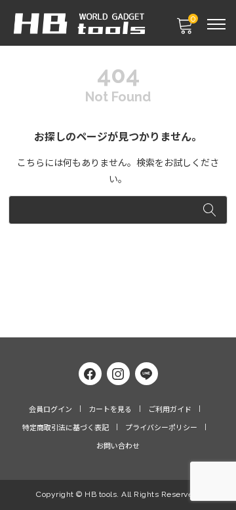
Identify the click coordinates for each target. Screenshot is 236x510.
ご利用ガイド (169, 409)
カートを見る (110, 409)
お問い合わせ (118, 446)
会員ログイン (50, 409)
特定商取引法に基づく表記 (65, 428)
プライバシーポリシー (161, 428)
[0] (184, 30)
